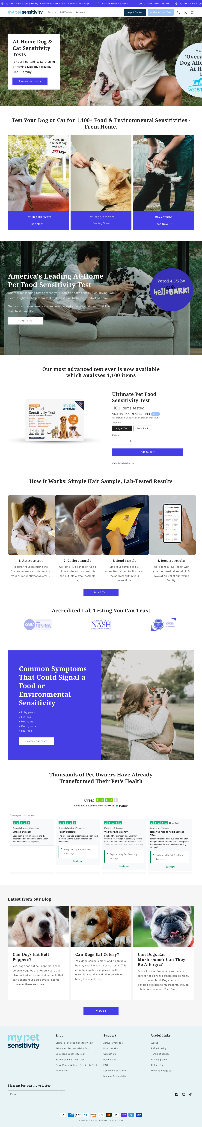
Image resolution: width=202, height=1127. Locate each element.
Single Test (121, 428)
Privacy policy (159, 1059)
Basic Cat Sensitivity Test (70, 1059)
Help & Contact (135, 12)
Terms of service (160, 1053)
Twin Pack (143, 428)
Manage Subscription (115, 1076)
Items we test (111, 1059)
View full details (121, 463)
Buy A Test (101, 592)
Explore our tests (30, 81)
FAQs (106, 1065)
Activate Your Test (160, 12)
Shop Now (36, 223)
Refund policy (159, 1048)
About (154, 1042)
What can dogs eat (161, 1070)
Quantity (116, 435)
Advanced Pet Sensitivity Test (72, 1048)
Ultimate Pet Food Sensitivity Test (74, 1042)
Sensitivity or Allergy (115, 1070)
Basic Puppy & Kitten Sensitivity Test (76, 1065)
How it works (110, 1048)
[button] (52, 12)
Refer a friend (158, 1065)
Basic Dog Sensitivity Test (70, 1053)
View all (101, 1010)
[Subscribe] (61, 1094)
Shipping (130, 418)
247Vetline (62, 1070)
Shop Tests (25, 320)
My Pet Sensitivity (95, 1121)
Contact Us (109, 1053)
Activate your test (113, 1042)
